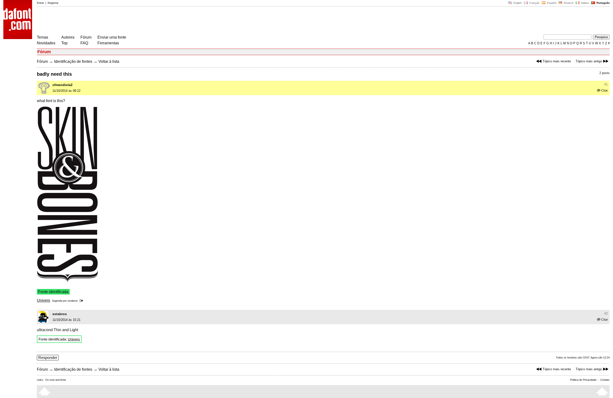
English (517, 2)
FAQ (84, 43)
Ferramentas (108, 43)
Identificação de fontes (73, 61)
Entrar (40, 2)
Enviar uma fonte (111, 37)
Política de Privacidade (583, 379)
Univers (43, 300)
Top (64, 43)
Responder (47, 358)
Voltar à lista (108, 61)
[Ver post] (82, 300)
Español (551, 2)
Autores (67, 37)
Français (534, 2)
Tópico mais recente (557, 61)
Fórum (85, 37)
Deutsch (568, 2)
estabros (73, 300)
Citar (604, 90)
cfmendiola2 (62, 85)
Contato (604, 379)
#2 (606, 313)
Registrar (53, 2)
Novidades (46, 43)
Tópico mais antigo (589, 61)
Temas (42, 37)
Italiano (584, 2)
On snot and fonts (55, 379)
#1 (606, 84)
